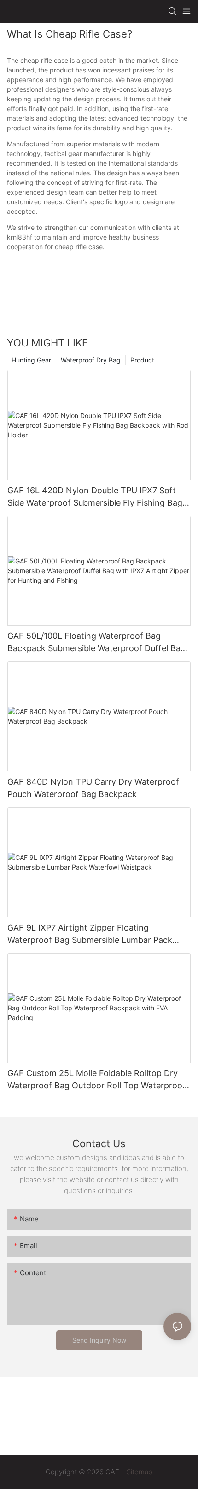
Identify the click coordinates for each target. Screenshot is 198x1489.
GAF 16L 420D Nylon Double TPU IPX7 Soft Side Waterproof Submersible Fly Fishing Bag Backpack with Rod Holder (94, 497)
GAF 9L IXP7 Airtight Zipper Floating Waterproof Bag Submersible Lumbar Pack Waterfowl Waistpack (89, 934)
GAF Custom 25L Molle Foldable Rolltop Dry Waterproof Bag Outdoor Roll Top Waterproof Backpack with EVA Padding (96, 1080)
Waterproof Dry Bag (91, 360)
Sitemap (138, 1471)
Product (142, 360)
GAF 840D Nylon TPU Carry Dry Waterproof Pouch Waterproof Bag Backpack (93, 788)
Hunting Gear (31, 360)
